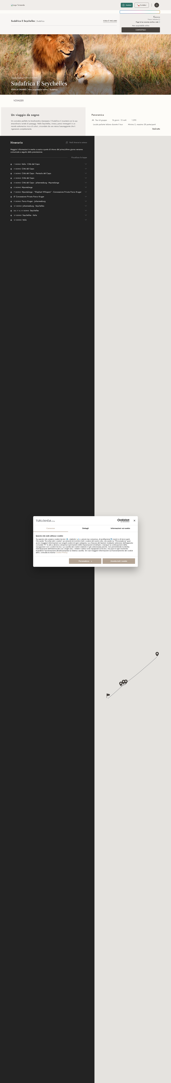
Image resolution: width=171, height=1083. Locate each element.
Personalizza (84, 561)
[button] (108, 696)
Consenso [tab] (50, 528)
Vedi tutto (156, 128)
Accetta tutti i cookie (119, 561)
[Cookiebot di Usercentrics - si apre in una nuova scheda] (119, 520)
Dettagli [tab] (85, 528)
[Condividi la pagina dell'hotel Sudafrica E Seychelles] (158, 83)
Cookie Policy (62, 552)
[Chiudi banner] (134, 521)
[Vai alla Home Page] (18, 5)
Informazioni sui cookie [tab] (120, 528)
